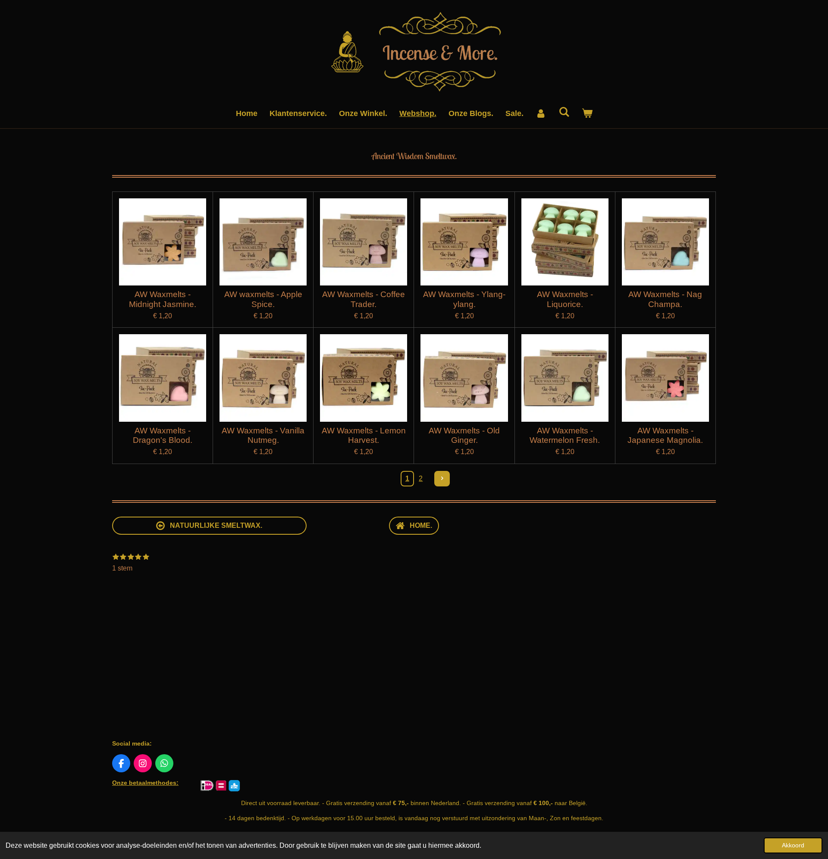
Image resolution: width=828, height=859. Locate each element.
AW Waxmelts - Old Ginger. (464, 435)
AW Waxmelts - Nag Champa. (665, 299)
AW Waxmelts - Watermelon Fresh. (565, 435)
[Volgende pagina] (442, 478)
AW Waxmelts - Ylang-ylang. (464, 299)
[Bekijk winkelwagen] (586, 114)
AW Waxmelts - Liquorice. (565, 299)
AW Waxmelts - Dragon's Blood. (162, 435)
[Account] (541, 114)
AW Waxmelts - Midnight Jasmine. (162, 299)
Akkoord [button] (793, 845)
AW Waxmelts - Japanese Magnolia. (665, 435)
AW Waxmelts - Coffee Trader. (363, 299)
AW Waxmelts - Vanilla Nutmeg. (263, 435)
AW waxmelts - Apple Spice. (263, 299)
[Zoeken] (563, 112)
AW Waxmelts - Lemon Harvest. (364, 435)
